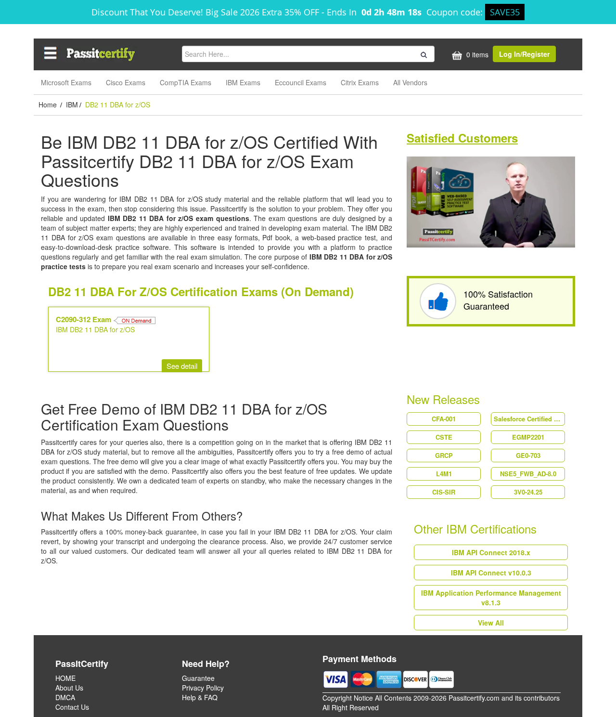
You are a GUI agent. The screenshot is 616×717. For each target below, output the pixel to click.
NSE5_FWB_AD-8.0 (528, 473)
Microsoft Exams (66, 82)
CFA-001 (444, 418)
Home (48, 104)
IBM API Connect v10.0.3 (491, 572)
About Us (69, 687)
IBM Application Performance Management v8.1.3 (491, 597)
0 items (476, 54)
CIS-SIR (443, 491)
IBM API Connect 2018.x (491, 552)
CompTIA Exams (185, 82)
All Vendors (410, 82)
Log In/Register (524, 54)
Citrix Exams (360, 82)
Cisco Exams (125, 82)
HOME (65, 678)
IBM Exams (243, 82)
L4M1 (444, 473)
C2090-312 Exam (84, 319)
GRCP (444, 455)
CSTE (444, 437)
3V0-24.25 (528, 491)
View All (491, 622)
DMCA (65, 697)
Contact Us (72, 707)
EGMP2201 (528, 437)
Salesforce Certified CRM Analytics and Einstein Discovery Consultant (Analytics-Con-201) (529, 418)
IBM (72, 104)
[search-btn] (422, 53)
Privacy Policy (203, 687)
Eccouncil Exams (300, 82)
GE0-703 (528, 455)
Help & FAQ (200, 697)
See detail (182, 366)
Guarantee (198, 678)
